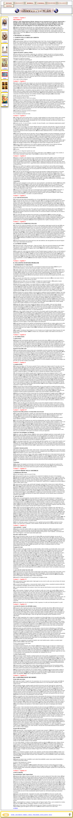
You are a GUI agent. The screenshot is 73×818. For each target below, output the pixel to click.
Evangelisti (4, 91)
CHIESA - (30, 814)
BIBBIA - (25, 814)
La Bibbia (4, 68)
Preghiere (5, 28)
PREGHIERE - (36, 814)
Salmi (4, 105)
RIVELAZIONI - (44, 814)
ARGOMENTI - (19, 814)
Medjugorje (4, 55)
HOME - (13, 814)
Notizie (4, 78)
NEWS (50, 814)
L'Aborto (5, 41)
